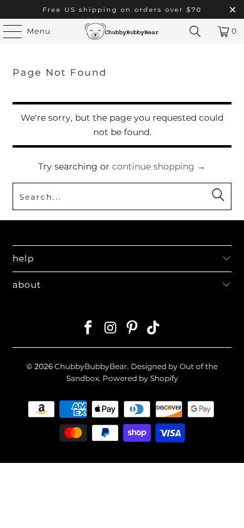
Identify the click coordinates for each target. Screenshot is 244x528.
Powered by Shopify (140, 378)
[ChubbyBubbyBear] (122, 31)
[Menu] (6, 31)
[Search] (195, 31)
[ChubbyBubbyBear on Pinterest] (132, 328)
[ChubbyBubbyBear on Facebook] (88, 328)
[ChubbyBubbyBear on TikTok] (154, 328)
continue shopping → (159, 166)
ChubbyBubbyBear (90, 366)
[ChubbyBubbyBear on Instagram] (110, 328)
